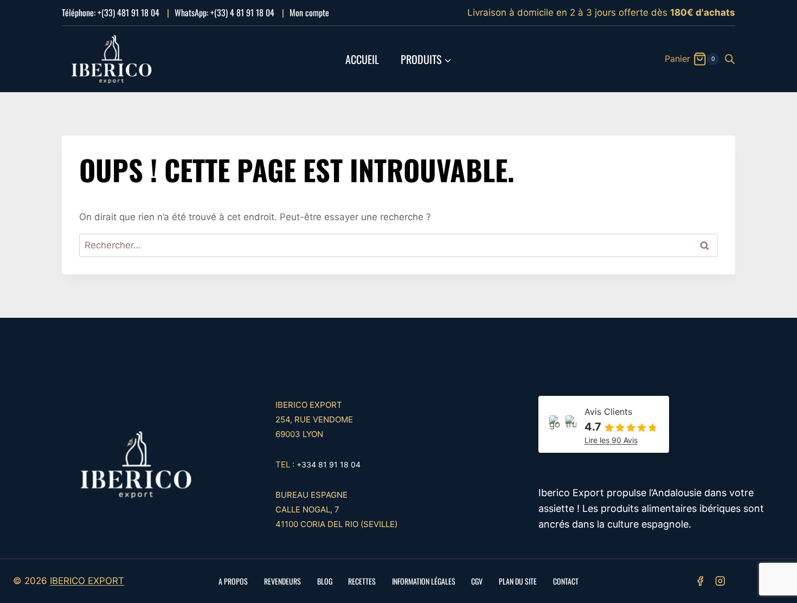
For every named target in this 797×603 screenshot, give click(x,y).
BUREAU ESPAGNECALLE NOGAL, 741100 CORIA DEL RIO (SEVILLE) (336, 509)
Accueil (362, 59)
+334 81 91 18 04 (329, 464)
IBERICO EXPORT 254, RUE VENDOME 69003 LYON (314, 419)
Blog (324, 581)
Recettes (362, 581)
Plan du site (518, 581)
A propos (233, 581)
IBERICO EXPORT (87, 580)
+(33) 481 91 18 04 (128, 12)
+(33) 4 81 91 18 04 (242, 12)
